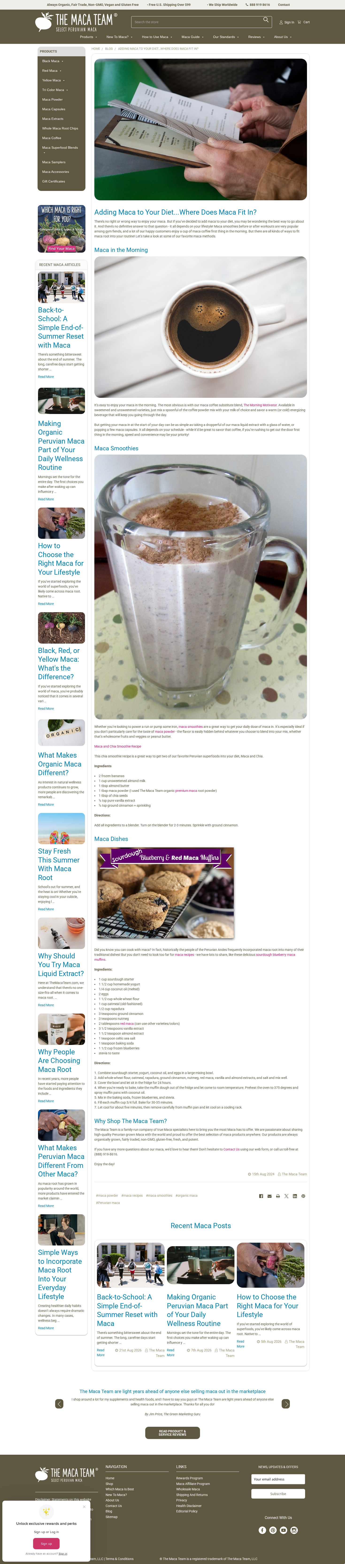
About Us (281, 37)
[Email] (269, 1196)
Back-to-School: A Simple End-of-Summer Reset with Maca (61, 327)
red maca (127, 1023)
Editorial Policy (187, 1511)
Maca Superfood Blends (60, 147)
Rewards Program (189, 1478)
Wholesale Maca (188, 1489)
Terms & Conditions (119, 1559)
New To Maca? (118, 37)
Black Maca (51, 61)
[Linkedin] (295, 1196)
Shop (109, 1484)
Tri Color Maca (53, 90)
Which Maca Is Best (120, 1489)
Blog (109, 1511)
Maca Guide (191, 37)
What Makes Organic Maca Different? (59, 764)
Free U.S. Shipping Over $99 (170, 5)
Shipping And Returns (192, 1495)
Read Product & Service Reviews (172, 1432)
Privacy (181, 1500)
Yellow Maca (52, 80)
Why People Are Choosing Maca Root (59, 1061)
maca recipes (184, 955)
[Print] (278, 1196)
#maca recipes (132, 1195)
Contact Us (231, 1149)
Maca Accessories (55, 172)
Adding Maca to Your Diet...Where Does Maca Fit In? (175, 212)
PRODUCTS (48, 51)
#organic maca (187, 1195)
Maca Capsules (53, 109)
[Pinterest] (303, 1196)
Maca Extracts (52, 119)
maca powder (165, 731)
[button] (61, 229)
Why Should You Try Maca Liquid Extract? (61, 965)
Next (286, 1403)
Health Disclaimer (189, 1506)
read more (46, 377)
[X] (286, 1196)
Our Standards (224, 37)
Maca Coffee (51, 138)
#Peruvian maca (108, 1203)
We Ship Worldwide (223, 5)
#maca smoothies (159, 1195)
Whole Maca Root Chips (60, 128)
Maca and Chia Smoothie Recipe (117, 746)
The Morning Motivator (260, 405)
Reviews (255, 37)
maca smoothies (191, 727)
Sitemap (112, 1517)
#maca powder (107, 1195)
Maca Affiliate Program (193, 1484)
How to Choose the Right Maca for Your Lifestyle (267, 1306)
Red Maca (50, 70)
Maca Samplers (53, 162)
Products (87, 37)
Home (110, 1478)
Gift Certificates (53, 181)
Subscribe (278, 1494)
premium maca (186, 791)
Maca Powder (52, 99)
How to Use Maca (155, 37)
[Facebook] (261, 1196)
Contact (284, 5)
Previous (59, 1403)
